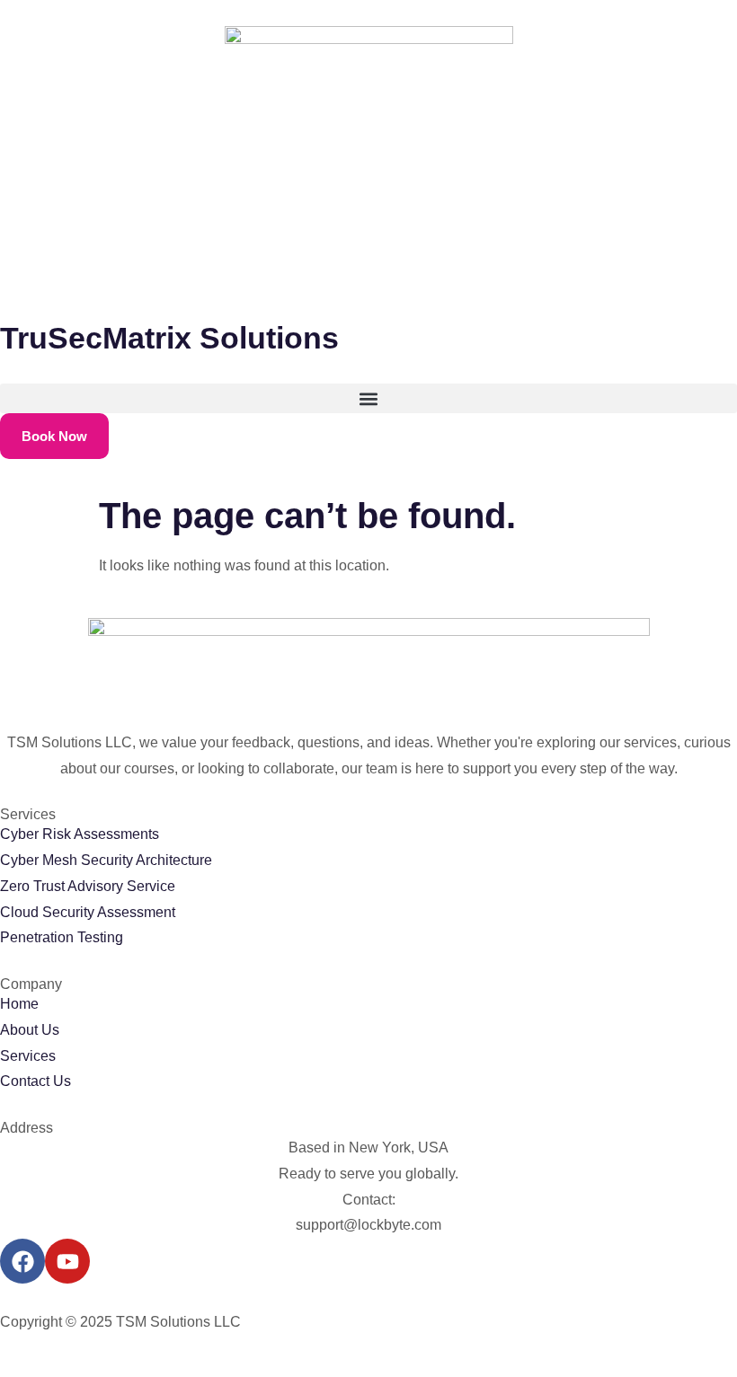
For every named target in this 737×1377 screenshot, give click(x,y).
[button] (368, 398)
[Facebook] (22, 1261)
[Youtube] (67, 1261)
